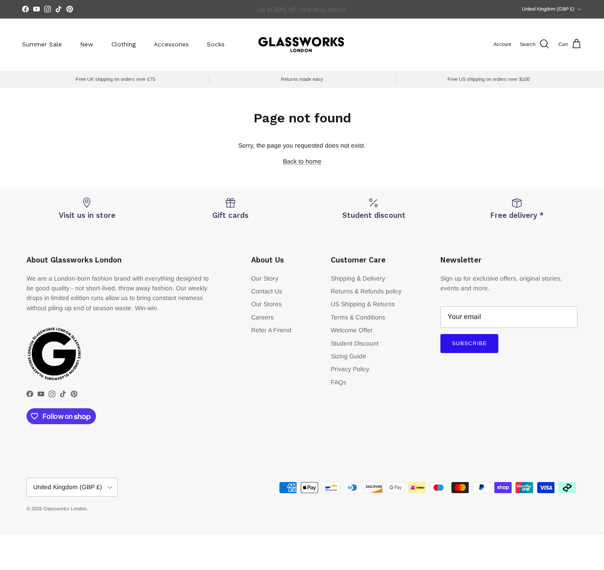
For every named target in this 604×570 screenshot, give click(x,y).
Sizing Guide (348, 356)
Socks (216, 44)
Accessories (171, 44)
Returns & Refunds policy (366, 291)
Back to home (302, 161)
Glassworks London (65, 508)
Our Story (264, 278)
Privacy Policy (350, 368)
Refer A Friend (271, 330)
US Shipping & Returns (363, 304)
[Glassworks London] (302, 44)
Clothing (123, 44)
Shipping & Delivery (358, 278)
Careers (262, 317)
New (86, 44)
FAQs (338, 382)
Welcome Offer (352, 330)
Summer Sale (42, 44)
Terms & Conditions (358, 317)
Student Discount (354, 343)
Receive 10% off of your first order (302, 12)
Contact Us (266, 291)
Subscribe (469, 343)
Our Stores (266, 304)
